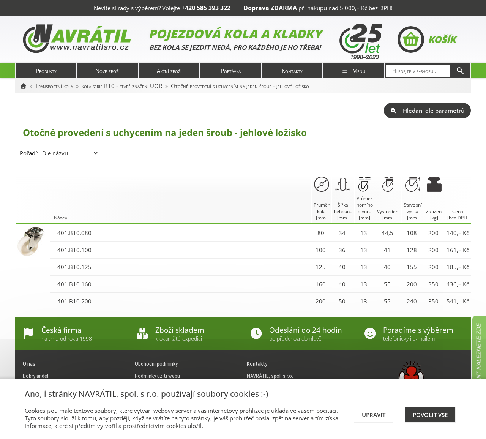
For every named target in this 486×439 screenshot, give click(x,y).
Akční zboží (169, 70)
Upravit (373, 414)
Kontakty (292, 70)
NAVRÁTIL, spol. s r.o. (270, 376)
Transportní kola (54, 86)
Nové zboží (107, 70)
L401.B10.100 (73, 250)
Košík (442, 39)
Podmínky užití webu (157, 376)
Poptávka (231, 70)
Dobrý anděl (35, 376)
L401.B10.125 (73, 267)
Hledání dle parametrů (433, 110)
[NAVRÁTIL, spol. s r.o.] (23, 86)
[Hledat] (460, 70)
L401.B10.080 (73, 233)
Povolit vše (430, 414)
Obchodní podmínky (156, 363)
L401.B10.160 (73, 284)
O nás (29, 363)
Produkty (46, 70)
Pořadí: (30, 153)
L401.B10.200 (73, 301)
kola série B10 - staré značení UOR (122, 86)
